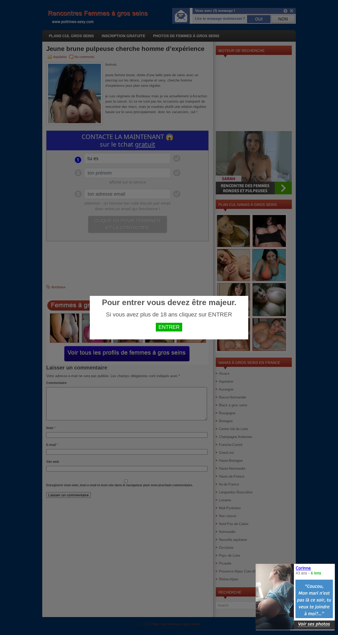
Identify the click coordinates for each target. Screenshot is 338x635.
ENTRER (169, 327)
